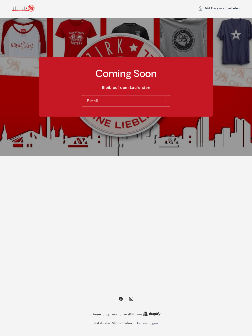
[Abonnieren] (164, 101)
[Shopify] (151, 314)
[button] (219, 8)
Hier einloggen (147, 323)
